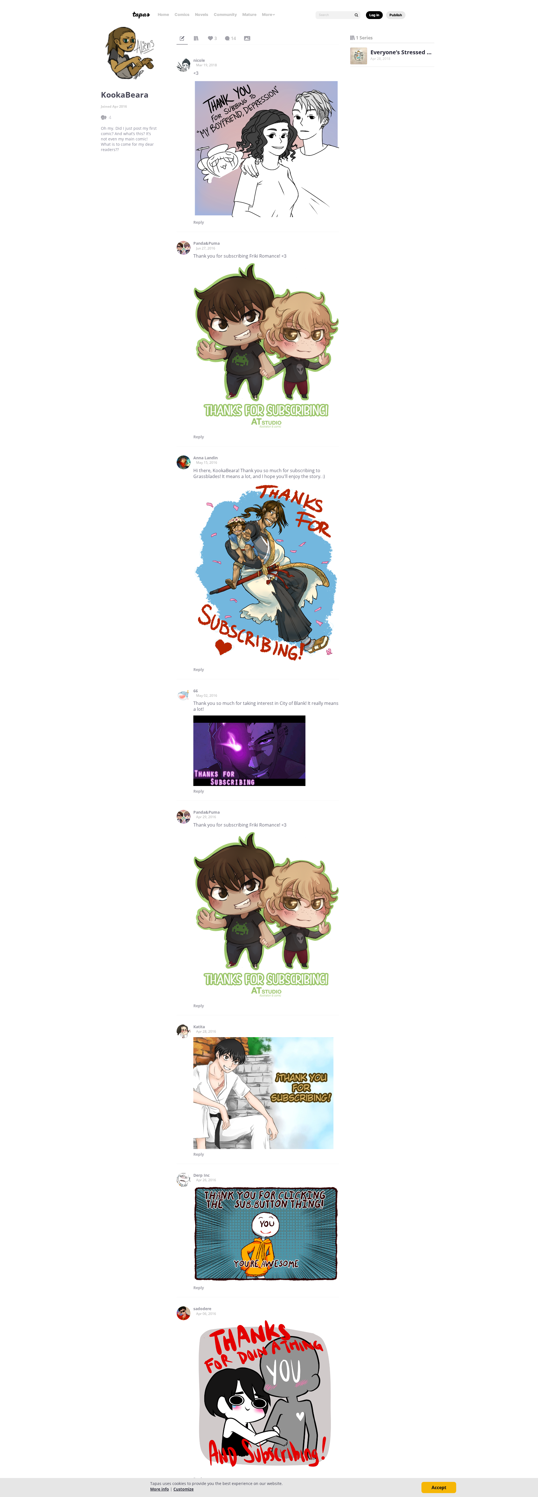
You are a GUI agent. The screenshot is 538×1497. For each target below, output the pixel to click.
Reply (198, 222)
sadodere (202, 1308)
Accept (439, 1487)
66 (195, 690)
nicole (199, 60)
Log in (374, 15)
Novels (201, 14)
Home (163, 14)
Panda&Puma (206, 243)
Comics (182, 14)
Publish (395, 15)
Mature (249, 14)
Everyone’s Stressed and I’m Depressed (424, 52)
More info (159, 1489)
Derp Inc (201, 1175)
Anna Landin (205, 457)
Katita (199, 1026)
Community (225, 14)
